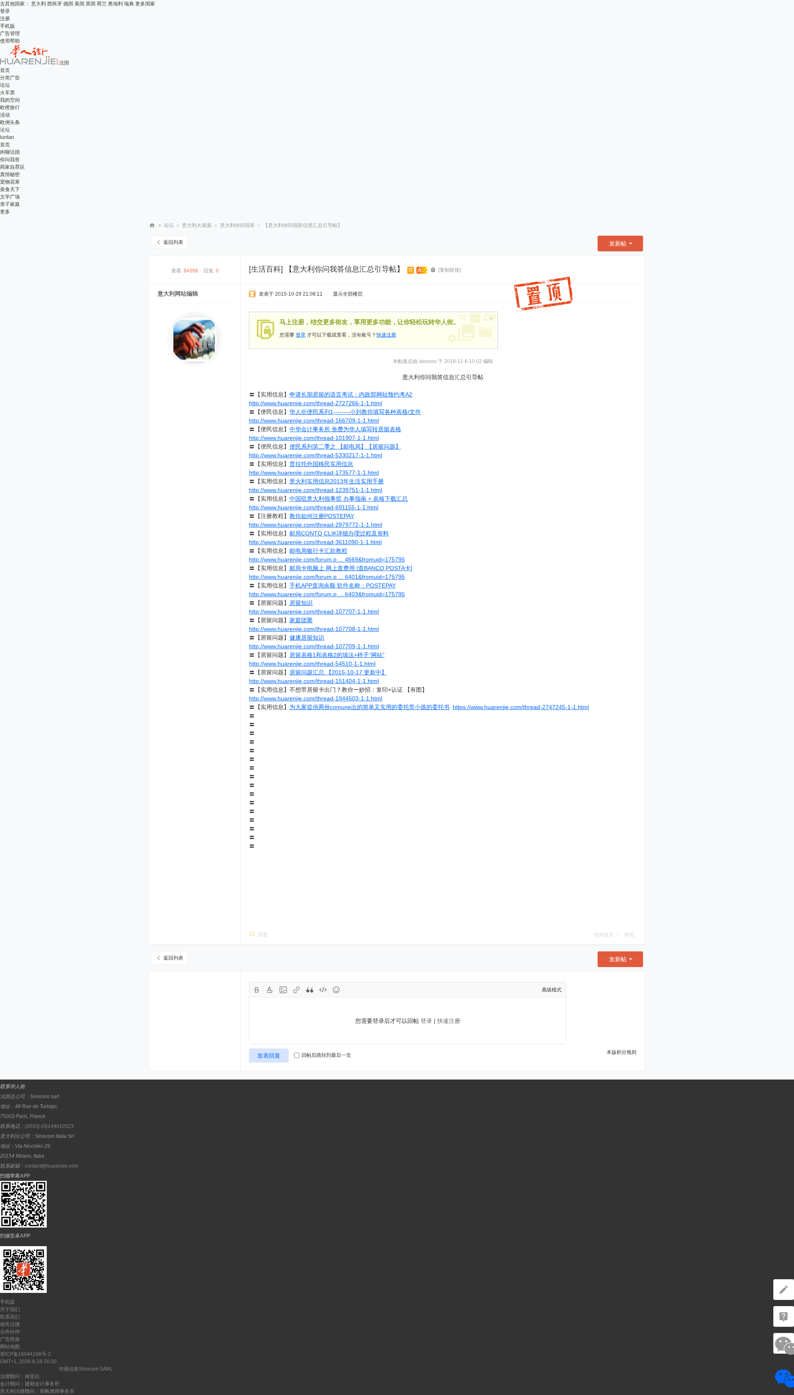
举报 (629, 935)
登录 (5, 11)
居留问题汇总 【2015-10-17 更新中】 (338, 672)
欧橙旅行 (10, 107)
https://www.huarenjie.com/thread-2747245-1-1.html (521, 707)
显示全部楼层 (348, 294)
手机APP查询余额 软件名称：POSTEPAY (342, 585)
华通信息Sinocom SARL (86, 1369)
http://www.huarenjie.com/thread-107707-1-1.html (314, 611)
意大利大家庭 (197, 225)
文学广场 (10, 197)
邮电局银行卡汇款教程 (318, 550)
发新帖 (618, 243)
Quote (310, 990)
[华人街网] (29, 63)
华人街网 (152, 226)
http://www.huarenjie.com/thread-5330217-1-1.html (315, 455)
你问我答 (10, 159)
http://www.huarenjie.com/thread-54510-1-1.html (312, 663)
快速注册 (386, 335)
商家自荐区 (12, 167)
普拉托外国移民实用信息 (321, 464)
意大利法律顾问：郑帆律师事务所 (37, 1391)
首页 (5, 70)
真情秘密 (10, 174)
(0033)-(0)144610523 (49, 1126)
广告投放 (10, 1339)
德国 (68, 4)
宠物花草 (10, 182)
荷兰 (102, 4)
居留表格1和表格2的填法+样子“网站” (337, 655)
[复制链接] (449, 270)
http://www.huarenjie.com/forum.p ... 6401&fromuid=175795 (327, 576)
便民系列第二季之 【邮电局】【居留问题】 (345, 446)
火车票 (7, 93)
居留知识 (301, 603)
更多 (5, 212)
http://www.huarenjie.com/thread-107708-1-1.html (314, 629)
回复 (263, 935)
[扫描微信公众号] (783, 1316)
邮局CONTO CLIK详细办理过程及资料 (339, 533)
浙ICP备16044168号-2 (25, 1354)
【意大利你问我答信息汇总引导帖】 (302, 225)
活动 (5, 115)
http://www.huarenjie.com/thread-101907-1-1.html (314, 438)
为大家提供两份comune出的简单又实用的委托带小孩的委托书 (369, 707)
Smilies (336, 990)
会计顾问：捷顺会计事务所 (30, 1384)
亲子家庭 (10, 204)
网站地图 (10, 1347)
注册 (5, 18)
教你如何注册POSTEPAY (321, 516)
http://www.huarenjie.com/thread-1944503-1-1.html (315, 698)
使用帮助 (10, 41)
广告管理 (10, 33)
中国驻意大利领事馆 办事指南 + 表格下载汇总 (348, 498)
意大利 (38, 4)
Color (270, 990)
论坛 (5, 85)
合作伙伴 (10, 1332)
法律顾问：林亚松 (20, 1376)
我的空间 (10, 100)
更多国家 (145, 4)
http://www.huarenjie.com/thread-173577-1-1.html (314, 472)
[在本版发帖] (783, 1289)
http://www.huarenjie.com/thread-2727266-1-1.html (315, 403)
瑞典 (129, 4)
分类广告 (10, 78)
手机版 (7, 26)
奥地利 (115, 4)
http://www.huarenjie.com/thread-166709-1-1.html (314, 420)
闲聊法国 (10, 152)
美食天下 (10, 189)
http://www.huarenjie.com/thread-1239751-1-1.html (315, 490)
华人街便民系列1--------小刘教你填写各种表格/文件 (355, 411)
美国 (79, 4)
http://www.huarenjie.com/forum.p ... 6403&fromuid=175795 (327, 594)
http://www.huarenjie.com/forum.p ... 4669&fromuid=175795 (327, 559)
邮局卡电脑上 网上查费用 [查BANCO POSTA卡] (350, 568)
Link (296, 990)
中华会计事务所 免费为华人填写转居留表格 (345, 429)
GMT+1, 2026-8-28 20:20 (28, 1361)
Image (283, 990)
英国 (91, 4)
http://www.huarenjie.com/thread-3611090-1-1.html (315, 542)
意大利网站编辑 (178, 293)
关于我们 (10, 1309)
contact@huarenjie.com (51, 1166)
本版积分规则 (621, 1052)
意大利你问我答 (237, 225)
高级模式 (552, 990)
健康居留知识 (306, 637)
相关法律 (10, 1324)
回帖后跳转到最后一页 (326, 1055)
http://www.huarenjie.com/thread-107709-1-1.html (314, 646)
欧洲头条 (10, 122)
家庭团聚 (301, 620)
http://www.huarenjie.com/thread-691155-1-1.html (313, 507)
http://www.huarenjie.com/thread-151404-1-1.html (314, 681)
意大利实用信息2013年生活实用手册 (336, 481)
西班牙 (54, 4)
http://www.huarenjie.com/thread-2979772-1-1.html (315, 524)
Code (323, 990)
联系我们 (10, 1317)
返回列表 (173, 242)
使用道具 (604, 935)
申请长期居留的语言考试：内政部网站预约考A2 (350, 394)
